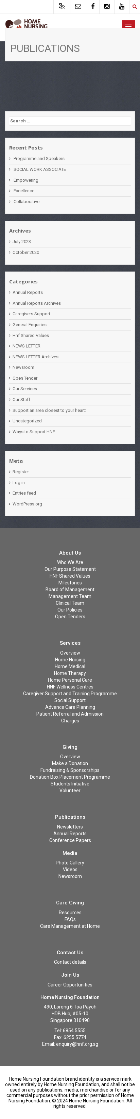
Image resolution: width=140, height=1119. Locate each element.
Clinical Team (70, 603)
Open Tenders (70, 616)
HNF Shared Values (70, 576)
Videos (70, 869)
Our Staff (21, 399)
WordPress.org (27, 503)
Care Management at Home (70, 926)
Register (21, 471)
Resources (70, 912)
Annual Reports (28, 292)
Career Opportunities (70, 984)
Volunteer (70, 790)
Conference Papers (70, 840)
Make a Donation (70, 763)
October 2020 (26, 252)
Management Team (70, 596)
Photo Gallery (70, 862)
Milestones (70, 582)
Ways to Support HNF (34, 431)
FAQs (70, 919)
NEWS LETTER (26, 345)
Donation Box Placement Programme (70, 777)
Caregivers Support (31, 313)
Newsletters (70, 827)
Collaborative (26, 201)
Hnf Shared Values (31, 335)
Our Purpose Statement (70, 569)
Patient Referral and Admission (70, 714)
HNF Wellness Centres (70, 687)
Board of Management (70, 589)
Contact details (70, 962)
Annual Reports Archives (37, 303)
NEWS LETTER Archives (35, 356)
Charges (70, 720)
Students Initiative (70, 783)
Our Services (25, 388)
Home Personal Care (70, 680)
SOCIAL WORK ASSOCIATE (40, 169)
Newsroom (23, 367)
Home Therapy (70, 673)
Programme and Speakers (39, 158)
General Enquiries (30, 324)
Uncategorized (27, 420)
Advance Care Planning (70, 707)
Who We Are (70, 562)
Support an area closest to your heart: (49, 410)
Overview (70, 653)
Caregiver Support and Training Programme (70, 693)
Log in (19, 482)
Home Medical (70, 666)
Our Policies (70, 610)
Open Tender (25, 378)
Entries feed (24, 493)
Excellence (24, 190)
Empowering (26, 180)
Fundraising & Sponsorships (70, 770)
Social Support (70, 700)
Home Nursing (70, 659)
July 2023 (22, 241)
